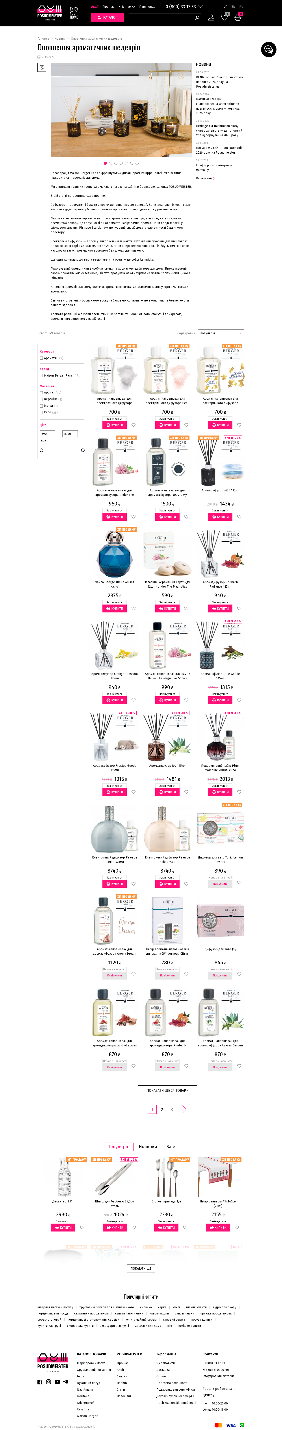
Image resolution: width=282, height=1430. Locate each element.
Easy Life (83, 1409)
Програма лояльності (171, 1383)
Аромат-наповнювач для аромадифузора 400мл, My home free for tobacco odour (167, 495)
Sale (171, 1146)
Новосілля (124, 1396)
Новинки (148, 1146)
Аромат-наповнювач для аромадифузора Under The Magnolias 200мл (114, 495)
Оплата (161, 1376)
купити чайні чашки (129, 1313)
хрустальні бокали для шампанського (106, 1307)
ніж (169, 1326)
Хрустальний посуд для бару (94, 1373)
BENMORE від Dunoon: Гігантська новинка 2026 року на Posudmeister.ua (219, 81)
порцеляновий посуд (52, 1313)
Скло (47, 412)
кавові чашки (159, 1313)
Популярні (118, 1146)
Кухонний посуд (88, 1383)
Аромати (50, 358)
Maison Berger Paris (58, 375)
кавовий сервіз (174, 1320)
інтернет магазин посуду (55, 1307)
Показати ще (141, 1268)
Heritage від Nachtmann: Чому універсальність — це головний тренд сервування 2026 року (219, 130)
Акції (94, 7)
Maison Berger (87, 1416)
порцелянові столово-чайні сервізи (93, 1320)
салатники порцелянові (91, 1313)
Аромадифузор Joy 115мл (167, 766)
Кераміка (51, 399)
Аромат (49, 392)
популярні (207, 333)
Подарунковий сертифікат (175, 1389)
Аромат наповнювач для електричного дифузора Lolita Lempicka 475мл (220, 403)
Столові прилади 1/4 (166, 1201)
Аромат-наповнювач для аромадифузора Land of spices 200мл (115, 1045)
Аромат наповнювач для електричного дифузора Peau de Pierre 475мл (114, 403)
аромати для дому (148, 1326)
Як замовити (165, 1363)
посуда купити (201, 1320)
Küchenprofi (86, 1403)
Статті (121, 1389)
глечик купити (196, 1307)
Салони (122, 1376)
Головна (43, 38)
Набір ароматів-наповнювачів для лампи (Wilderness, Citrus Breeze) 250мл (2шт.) (167, 953)
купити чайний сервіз (141, 1320)
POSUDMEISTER (57, 1426)
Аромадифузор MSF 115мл (220, 490)
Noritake (83, 1396)
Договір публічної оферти (175, 1396)
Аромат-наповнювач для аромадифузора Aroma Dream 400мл (114, 953)
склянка (146, 1307)
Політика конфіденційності (176, 1403)
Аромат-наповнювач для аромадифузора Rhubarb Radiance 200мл (167, 1045)
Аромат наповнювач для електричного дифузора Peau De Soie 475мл (167, 403)
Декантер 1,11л (63, 1201)
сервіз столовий (49, 1320)
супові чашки (184, 1313)
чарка (162, 1307)
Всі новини (204, 178)
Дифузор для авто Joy (220, 949)
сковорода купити (80, 1326)
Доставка (163, 1370)
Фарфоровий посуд (91, 1363)
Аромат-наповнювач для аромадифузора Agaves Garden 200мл (220, 1045)
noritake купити (189, 1326)
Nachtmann (85, 1389)
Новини (60, 38)
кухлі (176, 1307)
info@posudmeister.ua (218, 1376)
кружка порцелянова (216, 1313)
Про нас (108, 7)
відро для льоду (224, 1307)
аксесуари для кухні (114, 1326)
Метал (48, 406)
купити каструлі (49, 1326)
